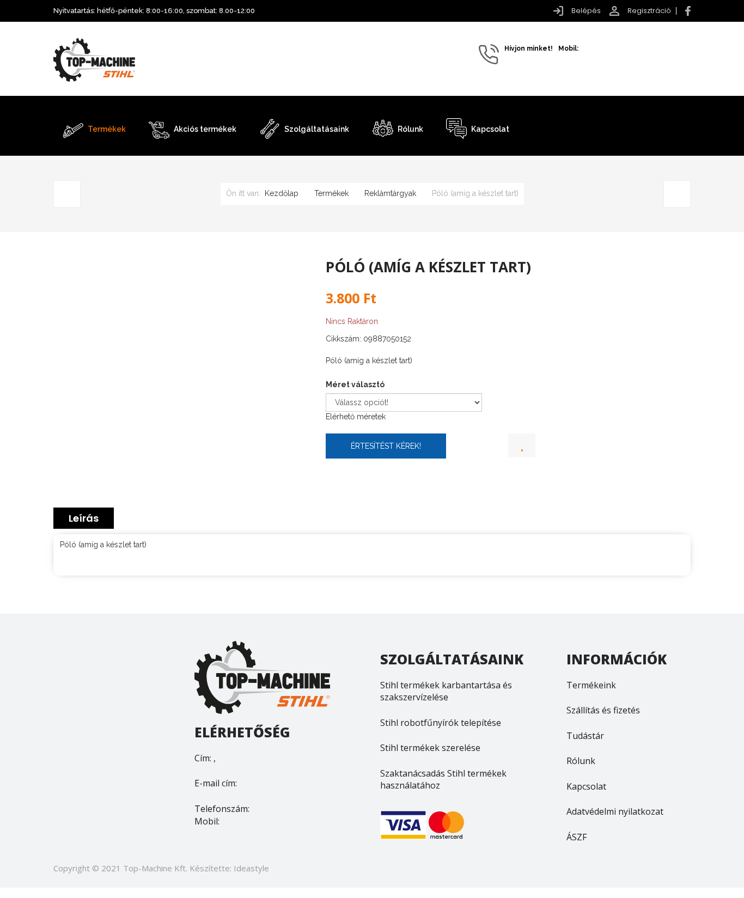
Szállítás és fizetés (603, 710)
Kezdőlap (281, 193)
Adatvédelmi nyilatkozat (614, 811)
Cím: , (205, 758)
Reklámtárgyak (390, 193)
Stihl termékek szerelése (430, 748)
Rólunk (580, 761)
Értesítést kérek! (386, 446)
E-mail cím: (215, 783)
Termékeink (591, 685)
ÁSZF (576, 837)
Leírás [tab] (84, 518)
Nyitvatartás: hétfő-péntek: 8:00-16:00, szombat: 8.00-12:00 (154, 11)
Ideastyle (251, 868)
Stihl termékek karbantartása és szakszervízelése (446, 691)
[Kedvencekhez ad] (521, 445)
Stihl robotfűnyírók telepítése (440, 723)
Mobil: (206, 821)
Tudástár (585, 736)
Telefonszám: (221, 809)
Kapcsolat (586, 786)
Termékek (331, 193)
